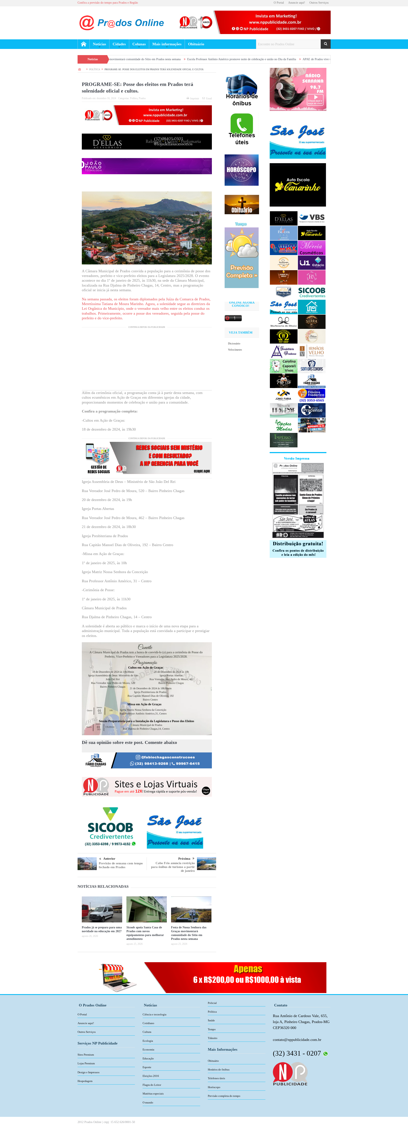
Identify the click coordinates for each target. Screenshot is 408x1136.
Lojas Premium (86, 1063)
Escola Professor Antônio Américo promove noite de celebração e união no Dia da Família (183, 59)
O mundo (148, 1102)
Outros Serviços (319, 2)
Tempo (212, 1029)
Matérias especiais (153, 1093)
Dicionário (234, 343)
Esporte (147, 1067)
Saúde (211, 1020)
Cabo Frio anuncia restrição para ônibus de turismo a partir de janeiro (173, 866)
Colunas (139, 44)
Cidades (119, 44)
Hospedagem (85, 1081)
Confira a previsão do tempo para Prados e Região (108, 2)
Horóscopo (214, 1087)
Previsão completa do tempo (224, 1095)
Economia (148, 1049)
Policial (212, 1003)
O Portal (279, 2)
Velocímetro (235, 349)
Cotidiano (148, 1023)
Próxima (184, 858)
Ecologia (148, 1040)
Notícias (99, 44)
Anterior (109, 858)
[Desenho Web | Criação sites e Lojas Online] (290, 1073)
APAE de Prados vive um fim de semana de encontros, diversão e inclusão (289, 59)
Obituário (196, 44)
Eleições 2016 (151, 1075)
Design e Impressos (88, 1072)
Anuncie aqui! (296, 2)
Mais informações (166, 44)
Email (209, 98)
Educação (148, 1058)
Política (133, 98)
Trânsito (212, 1038)
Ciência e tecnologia (154, 1014)
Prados (142, 98)
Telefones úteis (216, 1078)
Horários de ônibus (219, 1069)
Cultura (147, 1031)
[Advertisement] (147, 360)
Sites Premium (86, 1054)
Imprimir (194, 98)
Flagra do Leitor (152, 1084)
